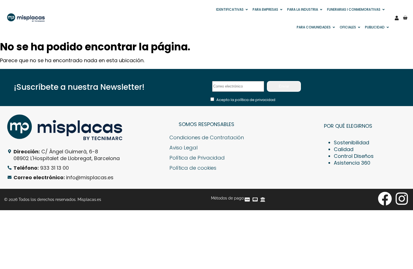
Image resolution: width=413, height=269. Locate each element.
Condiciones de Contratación (206, 137)
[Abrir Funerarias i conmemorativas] (383, 9)
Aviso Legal (183, 147)
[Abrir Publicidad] (387, 27)
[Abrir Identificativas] (246, 9)
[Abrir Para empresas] (281, 9)
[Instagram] (402, 199)
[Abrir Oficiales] (359, 27)
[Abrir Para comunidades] (333, 27)
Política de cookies (192, 167)
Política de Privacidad (197, 157)
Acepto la (245, 99)
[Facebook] (385, 199)
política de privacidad (255, 99)
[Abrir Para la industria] (321, 9)
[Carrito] (405, 17)
